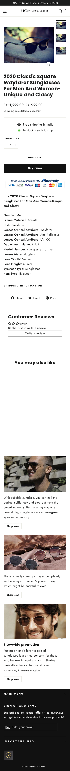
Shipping (9, 111)
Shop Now (13, 526)
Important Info (19, 741)
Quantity (12, 138)
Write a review (35, 333)
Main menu (13, 693)
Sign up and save (20, 706)
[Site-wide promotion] (35, 621)
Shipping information (23, 285)
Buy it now (35, 168)
